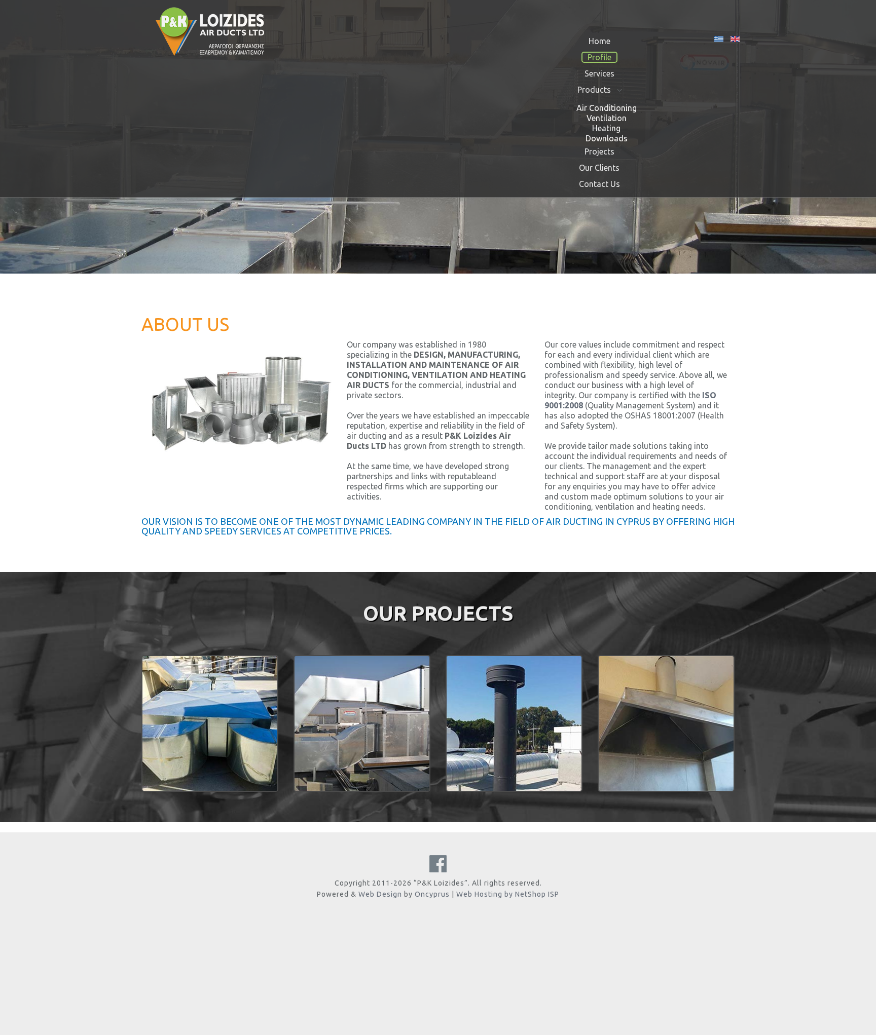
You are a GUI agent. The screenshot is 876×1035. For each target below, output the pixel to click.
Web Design (380, 894)
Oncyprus (432, 894)
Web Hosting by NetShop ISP (507, 894)
